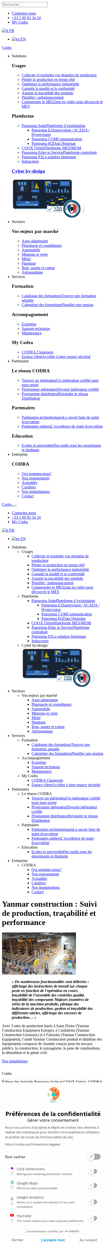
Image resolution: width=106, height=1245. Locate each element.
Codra (7, 47)
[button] (19, 56)
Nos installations (15, 1061)
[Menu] (15, 506)
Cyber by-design (28, 171)
